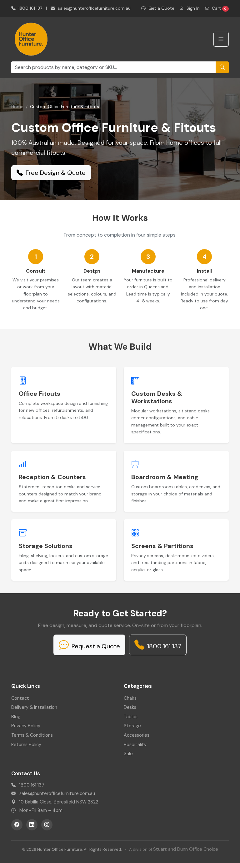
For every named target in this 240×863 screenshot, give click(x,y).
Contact (20, 698)
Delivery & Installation (34, 707)
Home (17, 106)
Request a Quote (95, 646)
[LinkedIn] (32, 824)
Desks (130, 707)
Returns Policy (26, 744)
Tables (131, 716)
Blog (15, 716)
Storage (132, 726)
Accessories (136, 735)
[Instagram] (46, 824)
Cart (219, 8)
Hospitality (135, 744)
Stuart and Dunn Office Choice (185, 849)
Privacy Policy (25, 726)
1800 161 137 (29, 8)
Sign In (192, 8)
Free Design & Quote (55, 173)
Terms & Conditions (32, 735)
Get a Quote (160, 8)
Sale (128, 753)
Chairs (130, 698)
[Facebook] (16, 824)
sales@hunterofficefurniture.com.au (94, 8)
